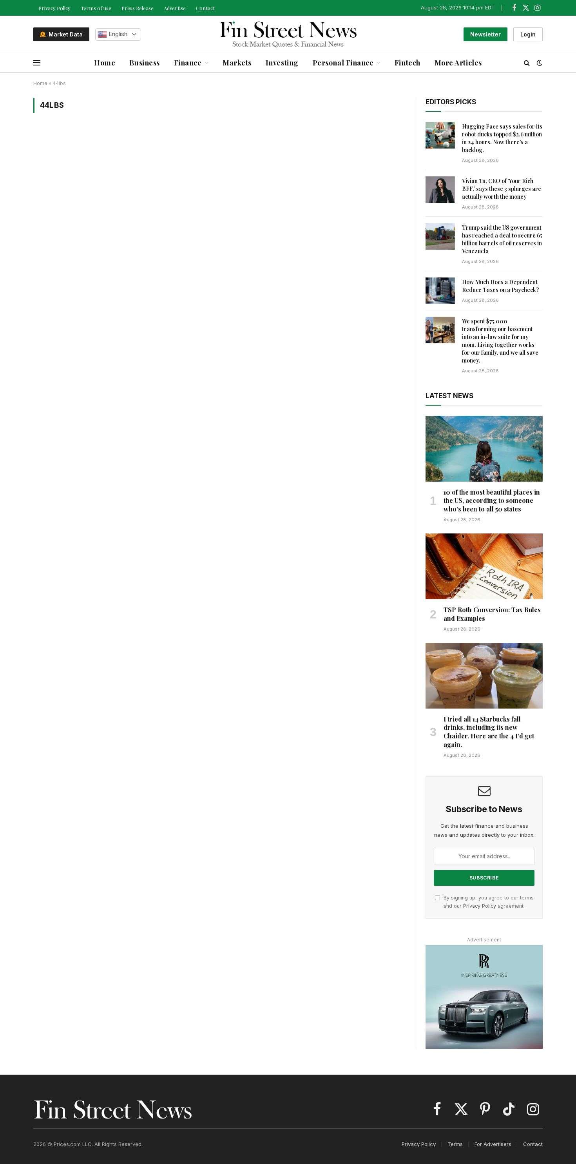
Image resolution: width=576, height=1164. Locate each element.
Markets (237, 62)
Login (528, 34)
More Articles (458, 62)
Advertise (175, 8)
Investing (282, 62)
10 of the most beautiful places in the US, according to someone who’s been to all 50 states (492, 500)
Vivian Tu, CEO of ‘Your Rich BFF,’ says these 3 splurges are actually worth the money (501, 188)
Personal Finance (343, 62)
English (117, 34)
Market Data (64, 34)
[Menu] (36, 63)
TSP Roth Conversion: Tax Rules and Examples (492, 614)
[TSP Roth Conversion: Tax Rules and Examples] (484, 566)
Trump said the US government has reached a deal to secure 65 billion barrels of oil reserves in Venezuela (502, 239)
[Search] (526, 63)
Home (104, 62)
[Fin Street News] (288, 34)
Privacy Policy (54, 8)
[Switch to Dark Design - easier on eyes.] (539, 63)
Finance (188, 62)
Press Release (137, 8)
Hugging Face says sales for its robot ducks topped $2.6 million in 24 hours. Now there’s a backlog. (502, 138)
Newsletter (485, 34)
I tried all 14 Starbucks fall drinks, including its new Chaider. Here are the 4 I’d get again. (489, 732)
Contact (205, 8)
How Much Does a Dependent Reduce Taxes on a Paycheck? (500, 286)
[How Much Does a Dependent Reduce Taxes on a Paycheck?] (440, 290)
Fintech (407, 62)
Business (144, 62)
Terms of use (96, 8)
